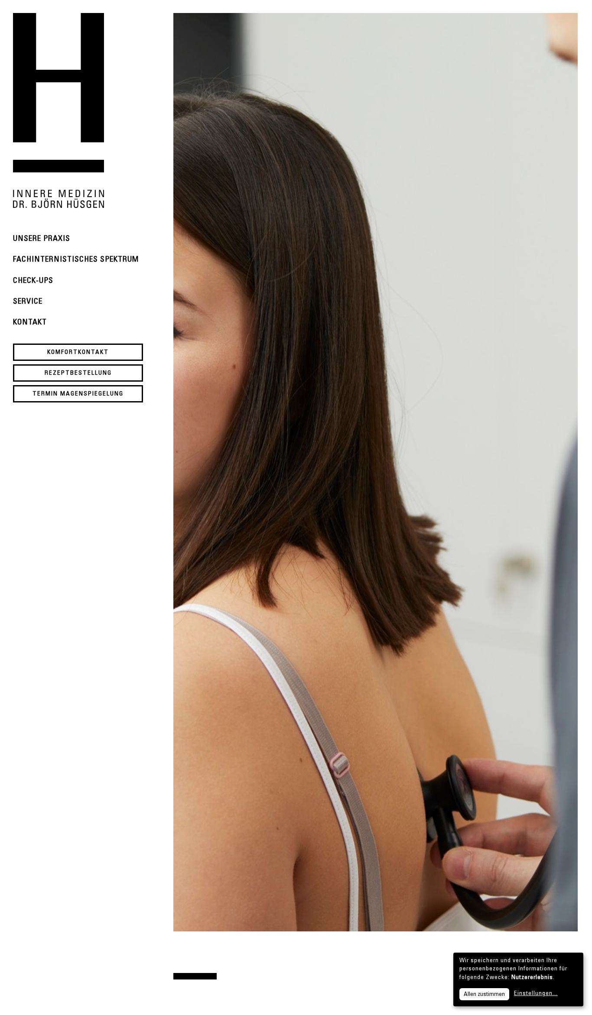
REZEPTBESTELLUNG (78, 373)
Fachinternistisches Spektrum (76, 260)
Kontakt (30, 323)
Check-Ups (33, 281)
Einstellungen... (536, 994)
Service (27, 302)
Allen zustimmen (484, 995)
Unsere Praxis (41, 239)
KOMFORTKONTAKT (78, 353)
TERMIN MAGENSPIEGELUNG (78, 394)
